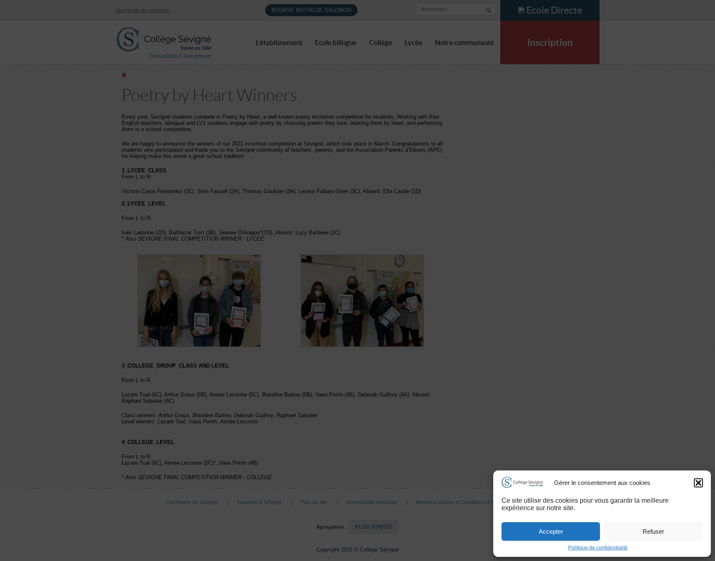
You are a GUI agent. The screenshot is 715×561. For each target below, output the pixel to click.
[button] (698, 483)
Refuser (653, 531)
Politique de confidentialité (598, 548)
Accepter (551, 531)
